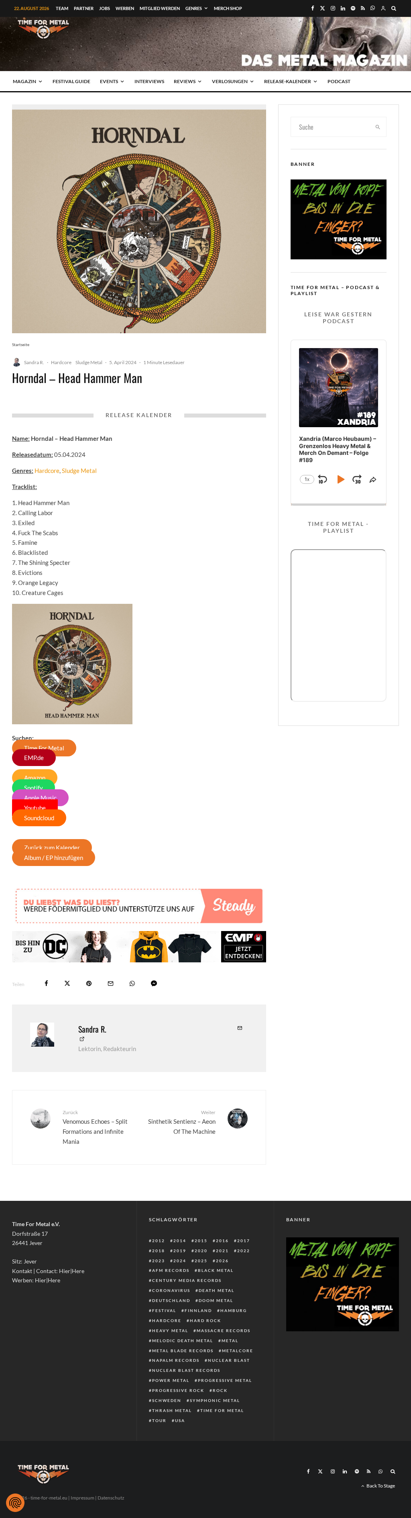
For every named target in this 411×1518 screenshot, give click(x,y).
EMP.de (34, 757)
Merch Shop (228, 8)
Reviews (184, 81)
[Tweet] (67, 983)
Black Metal (216, 1270)
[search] (378, 127)
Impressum (82, 1498)
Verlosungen (230, 81)
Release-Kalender (287, 81)
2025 (201, 1260)
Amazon (34, 777)
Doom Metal (216, 1300)
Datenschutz (111, 1498)
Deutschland (171, 1300)
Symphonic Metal (215, 1400)
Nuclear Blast (229, 1360)
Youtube (35, 807)
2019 (179, 1250)
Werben (125, 8)
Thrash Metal (172, 1410)
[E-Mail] (111, 983)
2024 (179, 1260)
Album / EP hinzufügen (53, 857)
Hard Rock (205, 1320)
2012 (158, 1240)
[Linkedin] (343, 8)
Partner (84, 8)
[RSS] (363, 8)
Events (109, 81)
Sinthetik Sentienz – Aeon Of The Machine (181, 1122)
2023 (158, 1260)
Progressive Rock (178, 1390)
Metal (230, 1340)
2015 (201, 1240)
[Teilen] (46, 983)
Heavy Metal (170, 1330)
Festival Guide (71, 81)
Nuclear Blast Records (186, 1370)
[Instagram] (333, 8)
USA (180, 1420)
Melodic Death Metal (182, 1340)
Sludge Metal (88, 362)
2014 (179, 1240)
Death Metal (216, 1290)
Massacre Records (223, 1330)
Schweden (166, 1400)
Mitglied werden (160, 8)
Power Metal (170, 1380)
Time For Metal (44, 748)
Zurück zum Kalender (52, 847)
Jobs (104, 8)
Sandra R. (34, 362)
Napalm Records (175, 1360)
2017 (243, 1240)
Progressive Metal (225, 1380)
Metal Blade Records (183, 1350)
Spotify (33, 787)
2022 (243, 1250)
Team (62, 8)
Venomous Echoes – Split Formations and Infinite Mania (95, 1127)
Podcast (339, 81)
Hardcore (61, 362)
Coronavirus (171, 1290)
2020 (201, 1250)
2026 (222, 1260)
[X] (322, 8)
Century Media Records (187, 1280)
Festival (164, 1310)
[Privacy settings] (15, 1503)
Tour (159, 1420)
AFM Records (170, 1270)
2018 (158, 1250)
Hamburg (233, 1310)
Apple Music (40, 797)
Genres (193, 8)
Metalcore (237, 1350)
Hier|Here (71, 1270)
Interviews (149, 81)
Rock (220, 1390)
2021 (222, 1250)
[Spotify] (353, 8)
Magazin (24, 81)
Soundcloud (39, 817)
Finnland (198, 1310)
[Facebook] (312, 8)
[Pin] (89, 983)
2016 (222, 1240)
